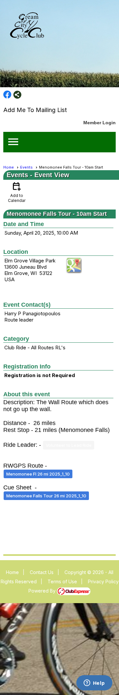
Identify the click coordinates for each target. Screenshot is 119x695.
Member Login (99, 122)
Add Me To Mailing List (35, 109)
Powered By (42, 591)
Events (26, 167)
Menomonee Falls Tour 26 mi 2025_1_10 (46, 495)
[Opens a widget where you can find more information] (94, 683)
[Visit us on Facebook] (7, 95)
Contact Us (42, 572)
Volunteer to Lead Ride (69, 445)
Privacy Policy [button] (103, 581)
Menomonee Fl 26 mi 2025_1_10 (38, 474)
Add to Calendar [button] (16, 192)
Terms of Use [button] (62, 581)
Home (8, 167)
